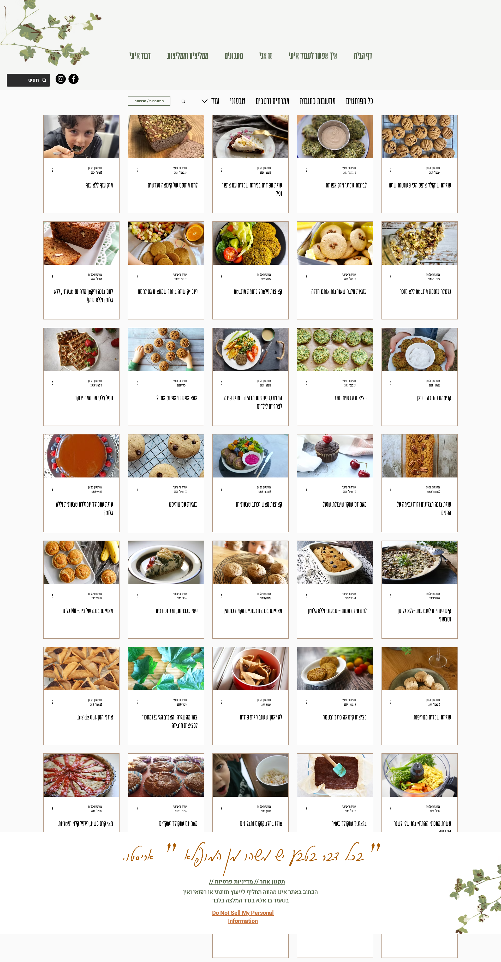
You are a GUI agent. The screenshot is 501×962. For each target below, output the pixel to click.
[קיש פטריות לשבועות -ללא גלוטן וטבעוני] (419, 562)
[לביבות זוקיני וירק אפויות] (335, 136)
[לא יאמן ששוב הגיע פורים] (250, 668)
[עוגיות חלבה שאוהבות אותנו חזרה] (335, 243)
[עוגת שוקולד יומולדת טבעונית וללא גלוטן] (81, 455)
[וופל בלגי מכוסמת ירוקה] (81, 349)
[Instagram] (61, 79)
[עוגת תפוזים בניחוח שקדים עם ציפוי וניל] (250, 136)
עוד (215, 101)
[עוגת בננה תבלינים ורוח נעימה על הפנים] (419, 455)
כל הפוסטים (359, 101)
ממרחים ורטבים (272, 101)
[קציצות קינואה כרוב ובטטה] (335, 668)
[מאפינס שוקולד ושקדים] (166, 775)
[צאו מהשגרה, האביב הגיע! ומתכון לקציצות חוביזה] (166, 668)
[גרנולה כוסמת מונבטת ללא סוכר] (419, 243)
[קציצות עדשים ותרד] (335, 349)
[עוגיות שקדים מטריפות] (419, 668)
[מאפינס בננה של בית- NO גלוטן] (81, 562)
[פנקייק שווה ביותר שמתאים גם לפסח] (166, 243)
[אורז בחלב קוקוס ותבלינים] (250, 775)
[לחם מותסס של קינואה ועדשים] (166, 136)
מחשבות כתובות (318, 101)
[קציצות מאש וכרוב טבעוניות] (250, 455)
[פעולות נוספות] (389, 170)
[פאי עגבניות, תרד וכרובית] (166, 562)
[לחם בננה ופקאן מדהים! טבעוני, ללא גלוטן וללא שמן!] (81, 243)
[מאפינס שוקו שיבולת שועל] (335, 455)
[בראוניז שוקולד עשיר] (335, 775)
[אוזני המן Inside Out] (81, 668)
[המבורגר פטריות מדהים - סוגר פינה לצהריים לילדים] (250, 349)
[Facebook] (73, 79)
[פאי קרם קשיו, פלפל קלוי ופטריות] (81, 775)
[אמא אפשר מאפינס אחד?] (166, 349)
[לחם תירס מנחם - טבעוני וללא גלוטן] (335, 562)
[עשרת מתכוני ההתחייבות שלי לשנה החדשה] (419, 775)
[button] (312, 55)
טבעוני (237, 101)
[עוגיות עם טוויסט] (166, 455)
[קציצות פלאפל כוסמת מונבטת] (250, 243)
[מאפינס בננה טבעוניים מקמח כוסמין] (250, 562)
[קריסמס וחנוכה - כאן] (419, 349)
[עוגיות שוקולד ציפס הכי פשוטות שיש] (419, 136)
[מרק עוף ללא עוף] (81, 136)
